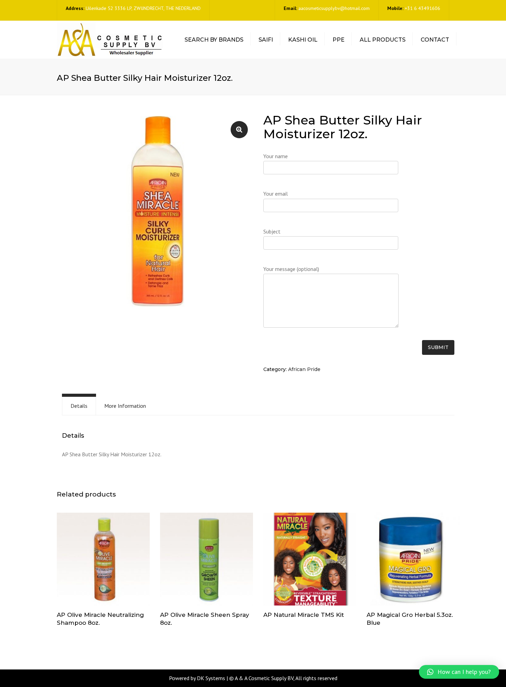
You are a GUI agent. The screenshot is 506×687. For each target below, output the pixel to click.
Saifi (266, 39)
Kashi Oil (302, 39)
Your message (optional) (291, 268)
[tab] (79, 405)
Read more (103, 560)
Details (79, 405)
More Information (125, 405)
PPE (339, 39)
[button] (459, 672)
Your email (275, 193)
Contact (435, 39)
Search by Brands (214, 39)
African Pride (304, 369)
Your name (275, 156)
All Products (382, 39)
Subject (272, 231)
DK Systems (211, 678)
